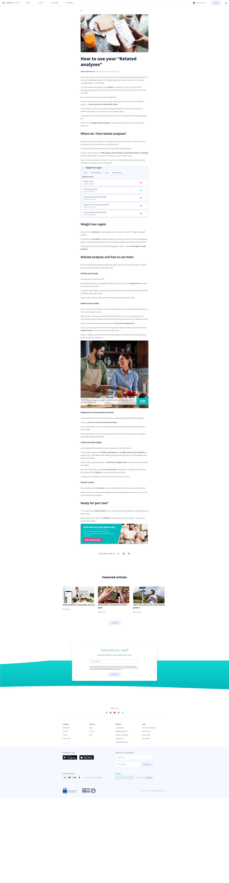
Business (70, 3)
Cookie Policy (146, 735)
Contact (65, 731)
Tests (40, 3)
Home (28, 3)
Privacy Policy (146, 731)
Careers (65, 735)
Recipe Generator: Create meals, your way (79, 605)
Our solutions (120, 728)
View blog (114, 623)
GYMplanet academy (122, 742)
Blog (90, 728)
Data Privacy (146, 738)
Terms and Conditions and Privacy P (103, 668)
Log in (216, 3)
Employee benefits (121, 731)
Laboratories (120, 738)
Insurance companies (122, 735)
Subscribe (114, 674)
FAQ (90, 735)
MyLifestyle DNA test (88, 90)
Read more (66, 609)
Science (91, 731)
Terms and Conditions (149, 728)
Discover (54, 3)
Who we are (66, 728)
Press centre (67, 738)
